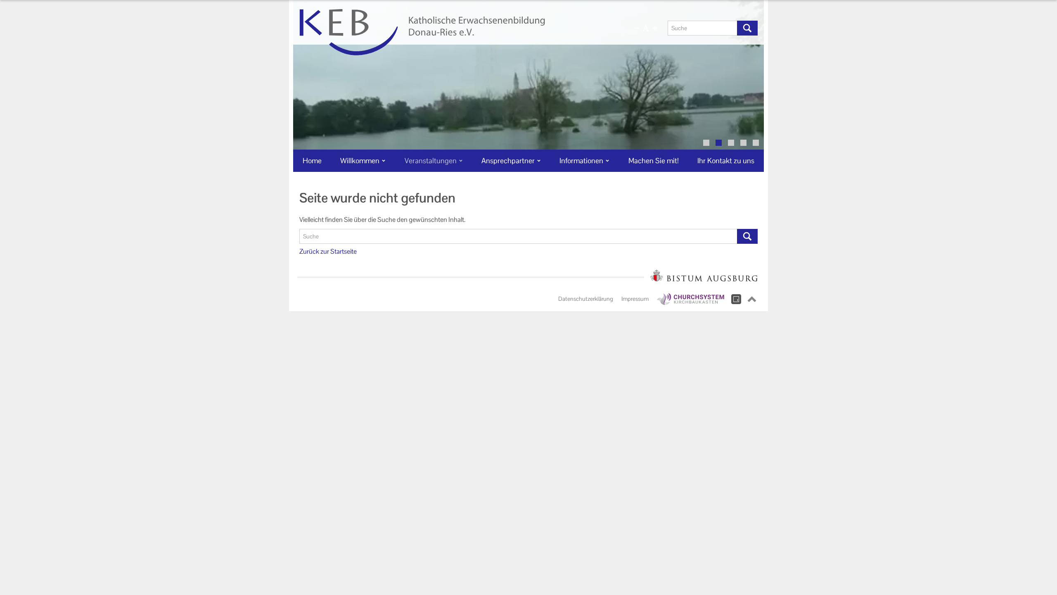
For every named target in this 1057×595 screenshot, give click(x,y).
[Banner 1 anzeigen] (706, 143)
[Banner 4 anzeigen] (743, 143)
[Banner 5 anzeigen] (756, 143)
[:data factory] (736, 299)
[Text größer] (654, 28)
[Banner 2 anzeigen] (719, 143)
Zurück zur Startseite (328, 251)
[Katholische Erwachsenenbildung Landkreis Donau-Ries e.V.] (453, 32)
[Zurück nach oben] (752, 299)
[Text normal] (645, 28)
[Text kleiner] (636, 28)
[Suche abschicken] (747, 28)
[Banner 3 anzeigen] (731, 143)
